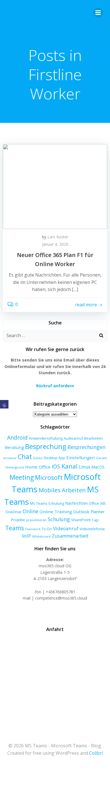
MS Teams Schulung (47, 503)
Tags (95, 520)
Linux (84, 467)
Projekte (18, 519)
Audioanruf (73, 438)
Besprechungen (86, 447)
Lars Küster (57, 236)
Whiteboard (41, 536)
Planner (98, 511)
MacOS (98, 467)
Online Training (55, 511)
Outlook (81, 511)
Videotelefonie (92, 528)
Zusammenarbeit (70, 536)
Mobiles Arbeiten (62, 490)
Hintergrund (14, 467)
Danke (38, 458)
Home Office (37, 467)
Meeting (22, 477)
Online (30, 511)
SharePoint (81, 519)
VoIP (26, 536)
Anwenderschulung (46, 438)
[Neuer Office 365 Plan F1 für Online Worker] (55, 186)
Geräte (101, 458)
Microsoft (49, 477)
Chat (25, 456)
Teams (14, 528)
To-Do (47, 529)
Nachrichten (76, 503)
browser (10, 458)
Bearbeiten (93, 438)
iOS (56, 466)
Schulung (59, 519)
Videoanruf (65, 528)
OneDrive (13, 511)
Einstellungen (80, 457)
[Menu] (98, 13)
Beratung (14, 447)
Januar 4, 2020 (55, 244)
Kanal (69, 466)
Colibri (96, 753)
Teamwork (33, 529)
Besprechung (45, 446)
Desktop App (54, 457)
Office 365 (97, 503)
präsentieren (36, 520)
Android (17, 437)
